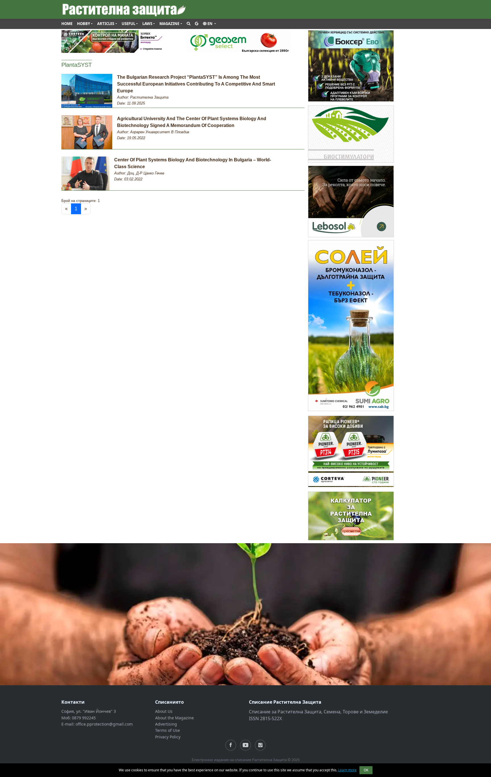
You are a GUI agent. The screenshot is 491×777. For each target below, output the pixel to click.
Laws (147, 23)
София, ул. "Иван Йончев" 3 (88, 711)
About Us (163, 711)
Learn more (347, 770)
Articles (105, 23)
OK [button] (366, 770)
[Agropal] (351, 515)
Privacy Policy (167, 736)
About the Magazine (174, 717)
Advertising (166, 724)
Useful (128, 23)
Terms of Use (167, 730)
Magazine (169, 23)
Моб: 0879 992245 (78, 717)
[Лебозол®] (351, 201)
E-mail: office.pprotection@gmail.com (97, 724)
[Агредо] (351, 134)
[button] (209, 24)
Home (66, 23)
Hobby (83, 23)
